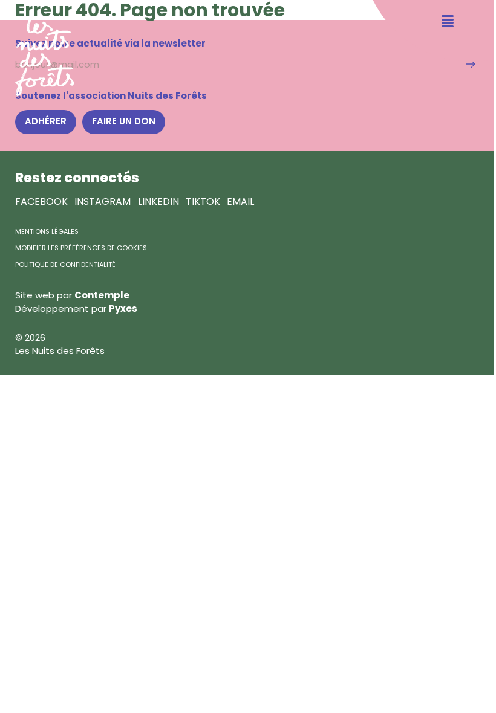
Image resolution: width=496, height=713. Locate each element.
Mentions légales (47, 231)
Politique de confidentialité (65, 264)
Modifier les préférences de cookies (81, 248)
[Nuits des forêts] (37, 48)
